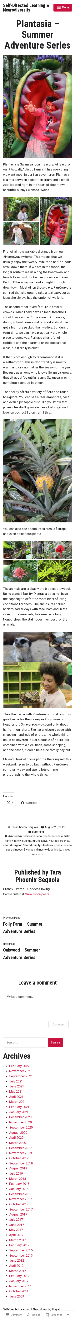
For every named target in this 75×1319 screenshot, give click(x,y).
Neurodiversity (31, 845)
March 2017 (17, 1240)
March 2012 (17, 1271)
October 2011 (18, 1291)
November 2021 (20, 1071)
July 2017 (16, 1219)
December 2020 (20, 1117)
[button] (21, 209)
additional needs (40, 836)
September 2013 (21, 1255)
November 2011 (20, 1286)
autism (56, 836)
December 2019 (20, 1148)
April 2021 (16, 1097)
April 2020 (16, 1137)
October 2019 (18, 1158)
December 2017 (20, 1194)
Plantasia (47, 845)
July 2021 (16, 1081)
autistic (65, 836)
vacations (37, 854)
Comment (58, 1024)
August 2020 (18, 1132)
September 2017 (21, 1209)
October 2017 (18, 1204)
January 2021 (18, 1112)
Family (9, 840)
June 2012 (16, 1260)
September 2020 (21, 1127)
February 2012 (19, 1276)
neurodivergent (12, 845)
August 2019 (18, 1168)
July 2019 (16, 1173)
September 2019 (21, 1163)
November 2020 (20, 1122)
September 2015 (21, 1250)
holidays (43, 840)
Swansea (29, 849)
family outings (22, 840)
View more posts (37, 894)
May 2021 (16, 1091)
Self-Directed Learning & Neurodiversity (26, 8)
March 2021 (17, 1102)
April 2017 (16, 1235)
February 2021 (19, 1107)
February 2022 (19, 1066)
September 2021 (21, 1076)
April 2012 (16, 1266)
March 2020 (17, 1143)
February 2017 (19, 1245)
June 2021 (16, 1086)
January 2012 (18, 1281)
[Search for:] (25, 1042)
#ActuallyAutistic (18, 836)
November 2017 (20, 1199)
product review (63, 845)
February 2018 (19, 1184)
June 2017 (16, 1225)
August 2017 (18, 1214)
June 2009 (16, 1296)
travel (65, 849)
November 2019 (20, 1153)
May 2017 (16, 1230)
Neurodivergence (59, 840)
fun (34, 840)
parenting (38, 831)
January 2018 (18, 1189)
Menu (63, 8)
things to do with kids (48, 849)
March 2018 (17, 1179)
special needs (14, 849)
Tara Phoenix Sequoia (24, 827)
